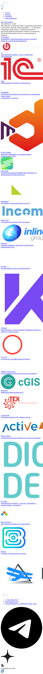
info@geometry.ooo (11, 602)
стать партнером (11, 18)
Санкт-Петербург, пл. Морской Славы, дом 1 (21, 604)
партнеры (8, 16)
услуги (7, 13)
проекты (8, 14)
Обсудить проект (7, 22)
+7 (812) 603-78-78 (11, 600)
